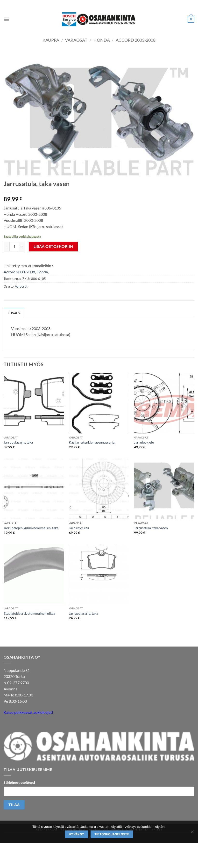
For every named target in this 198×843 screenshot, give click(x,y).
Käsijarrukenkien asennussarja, (92, 442)
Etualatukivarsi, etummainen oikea (29, 613)
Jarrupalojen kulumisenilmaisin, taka (31, 528)
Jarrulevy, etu (144, 442)
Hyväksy (76, 834)
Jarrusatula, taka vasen (151, 528)
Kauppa (50, 40)
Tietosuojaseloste (111, 834)
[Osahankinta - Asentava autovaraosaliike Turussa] (99, 19)
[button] (6, 19)
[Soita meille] (17, 724)
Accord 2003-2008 (136, 40)
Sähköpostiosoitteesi (19, 782)
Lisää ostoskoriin (53, 246)
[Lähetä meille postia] (8, 724)
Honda (101, 40)
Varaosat (76, 40)
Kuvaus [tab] (13, 313)
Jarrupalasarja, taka (18, 442)
